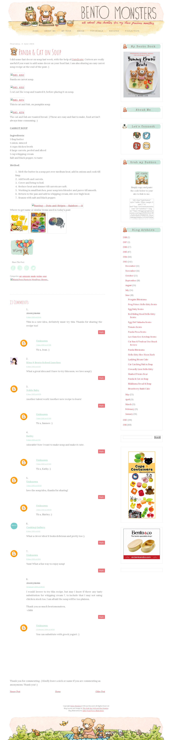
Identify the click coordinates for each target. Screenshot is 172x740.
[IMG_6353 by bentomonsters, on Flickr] (17, 87)
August (128, 285)
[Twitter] (146, 139)
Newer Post (15, 691)
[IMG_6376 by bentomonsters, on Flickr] (17, 112)
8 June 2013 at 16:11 (33, 531)
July (127, 290)
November (130, 271)
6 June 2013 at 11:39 (33, 366)
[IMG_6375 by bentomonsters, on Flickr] (17, 100)
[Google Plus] (136, 149)
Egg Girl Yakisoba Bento (139, 322)
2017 (125, 242)
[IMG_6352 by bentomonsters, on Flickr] (17, 75)
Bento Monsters (75, 706)
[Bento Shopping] (142, 518)
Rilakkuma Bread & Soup (139, 383)
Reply (101, 332)
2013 (125, 261)
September (131, 280)
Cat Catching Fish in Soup (140, 364)
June (127, 295)
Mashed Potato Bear (138, 374)
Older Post (100, 691)
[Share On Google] (20, 270)
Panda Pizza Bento (137, 332)
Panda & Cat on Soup (138, 379)
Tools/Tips (132, 31)
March (128, 404)
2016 (125, 247)
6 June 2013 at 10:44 (33, 317)
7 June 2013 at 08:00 (43, 510)
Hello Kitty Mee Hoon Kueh (141, 354)
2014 (125, 257)
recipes (39, 276)
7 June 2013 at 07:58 (43, 345)
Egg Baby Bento (136, 309)
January (129, 414)
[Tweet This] (33, 270)
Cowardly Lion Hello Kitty (140, 369)
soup (44, 276)
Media (81, 31)
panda (33, 276)
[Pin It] (26, 270)
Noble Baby (32, 390)
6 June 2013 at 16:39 (33, 394)
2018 (125, 237)
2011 (125, 424)
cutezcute (26, 276)
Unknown (42, 340)
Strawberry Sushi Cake (139, 388)
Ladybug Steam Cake (138, 359)
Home (36, 31)
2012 (125, 420)
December (130, 266)
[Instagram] (136, 139)
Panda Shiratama (136, 350)
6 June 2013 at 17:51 (33, 440)
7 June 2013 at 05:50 (34, 486)
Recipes (114, 31)
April (127, 399)
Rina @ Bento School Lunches (43, 362)
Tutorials (96, 31)
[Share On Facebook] (13, 270)
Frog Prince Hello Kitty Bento (142, 304)
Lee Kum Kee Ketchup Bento (142, 336)
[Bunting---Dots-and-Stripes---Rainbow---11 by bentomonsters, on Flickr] (57, 205)
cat (20, 276)
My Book (66, 31)
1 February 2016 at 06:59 (45, 629)
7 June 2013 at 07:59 (43, 418)
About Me (50, 31)
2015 (125, 252)
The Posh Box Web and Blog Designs (95, 708)
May (127, 394)
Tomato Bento (135, 327)
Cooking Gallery (35, 527)
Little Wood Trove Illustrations (93, 711)
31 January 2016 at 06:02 (35, 587)
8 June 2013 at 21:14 (33, 559)
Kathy (29, 436)
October (129, 275)
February (130, 409)
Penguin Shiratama (137, 299)
